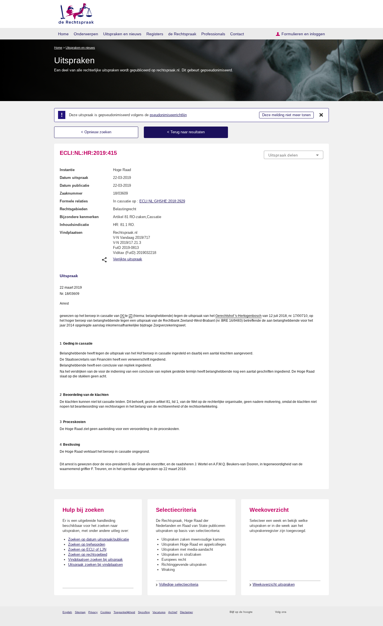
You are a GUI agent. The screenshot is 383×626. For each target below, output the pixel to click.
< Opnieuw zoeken (96, 132)
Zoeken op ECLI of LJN (87, 549)
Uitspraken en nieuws (122, 34)
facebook (298, 612)
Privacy (93, 612)
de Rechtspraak (182, 34)
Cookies (105, 612)
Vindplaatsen (71, 232)
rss (258, 612)
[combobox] (293, 154)
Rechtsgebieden (73, 209)
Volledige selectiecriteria (178, 584)
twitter (291, 612)
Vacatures (159, 612)
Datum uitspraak (74, 178)
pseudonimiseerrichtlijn (168, 115)
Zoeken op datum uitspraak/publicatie (98, 539)
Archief (172, 612)
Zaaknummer (71, 193)
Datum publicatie (74, 185)
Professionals (213, 34)
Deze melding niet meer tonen (286, 115)
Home (63, 34)
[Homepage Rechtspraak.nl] (74, 13)
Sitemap (80, 612)
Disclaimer (186, 612)
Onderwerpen (86, 34)
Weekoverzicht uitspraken (274, 584)
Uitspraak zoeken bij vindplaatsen (95, 564)
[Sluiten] (321, 115)
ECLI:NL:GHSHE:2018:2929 (162, 201)
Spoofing (144, 612)
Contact (237, 34)
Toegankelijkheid (124, 612)
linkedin (313, 612)
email (265, 612)
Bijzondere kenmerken (79, 217)
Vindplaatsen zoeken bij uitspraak (95, 559)
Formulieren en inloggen (303, 34)
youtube (320, 612)
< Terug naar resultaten (186, 132)
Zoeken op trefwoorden (86, 544)
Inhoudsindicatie (74, 225)
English (67, 612)
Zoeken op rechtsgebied (87, 554)
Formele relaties (74, 201)
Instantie (67, 170)
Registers (154, 34)
